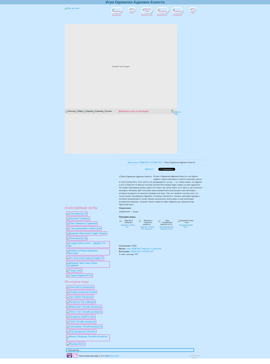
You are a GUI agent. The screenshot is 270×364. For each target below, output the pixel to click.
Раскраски (177, 15)
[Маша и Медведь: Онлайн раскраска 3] (87, 339)
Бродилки (116, 15)
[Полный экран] (196, 355)
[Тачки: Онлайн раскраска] (80, 321)
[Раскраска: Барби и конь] (80, 317)
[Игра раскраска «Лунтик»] (80, 331)
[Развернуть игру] (173, 111)
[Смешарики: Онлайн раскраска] (84, 326)
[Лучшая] (107, 111)
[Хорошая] (98, 111)
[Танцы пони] (73, 270)
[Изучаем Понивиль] (77, 218)
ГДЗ (192, 13)
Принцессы (162, 15)
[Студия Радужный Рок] (79, 275)
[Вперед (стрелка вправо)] (196, 357)
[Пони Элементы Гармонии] (81, 223)
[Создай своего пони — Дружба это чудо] (87, 245)
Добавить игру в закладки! (134, 111)
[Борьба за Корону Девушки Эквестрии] (87, 253)
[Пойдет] (79, 111)
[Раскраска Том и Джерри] (80, 302)
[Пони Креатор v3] (76, 213)
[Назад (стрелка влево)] (193, 357)
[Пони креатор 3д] (76, 238)
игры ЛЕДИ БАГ (133, 248)
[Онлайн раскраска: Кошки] (81, 292)
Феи (132, 13)
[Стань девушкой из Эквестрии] (83, 228)
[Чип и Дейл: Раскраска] (79, 297)
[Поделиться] (193, 355)
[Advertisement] (187, 66)
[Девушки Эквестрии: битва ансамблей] (87, 265)
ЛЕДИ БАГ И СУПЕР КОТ (151, 162)
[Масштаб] (199, 355)
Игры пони (132, 162)
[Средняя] (88, 111)
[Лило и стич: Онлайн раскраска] (84, 312)
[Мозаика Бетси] (75, 344)
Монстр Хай (146, 15)
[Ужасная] (70, 111)
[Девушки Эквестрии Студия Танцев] (86, 233)
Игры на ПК (114, 356)
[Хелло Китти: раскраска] (79, 287)
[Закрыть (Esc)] (190, 355)
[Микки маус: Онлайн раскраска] (83, 307)
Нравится (149, 169)
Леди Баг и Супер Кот (152, 248)
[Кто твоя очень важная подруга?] (84, 258)
